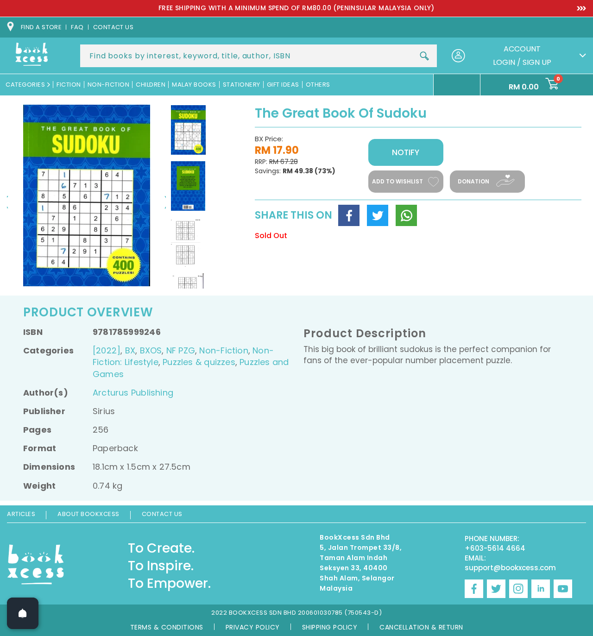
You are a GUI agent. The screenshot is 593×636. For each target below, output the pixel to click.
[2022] (106, 350)
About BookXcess (88, 514)
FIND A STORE (41, 27)
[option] (296, 8)
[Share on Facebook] (349, 215)
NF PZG (180, 350)
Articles (21, 514)
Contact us (113, 27)
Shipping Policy (330, 627)
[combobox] (258, 55)
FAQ (77, 27)
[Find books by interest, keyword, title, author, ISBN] (424, 56)
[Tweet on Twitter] (377, 215)
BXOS (151, 350)
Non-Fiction (223, 350)
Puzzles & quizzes (199, 362)
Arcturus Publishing (133, 392)
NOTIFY (405, 152)
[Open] (22, 613)
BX (130, 350)
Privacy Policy (253, 627)
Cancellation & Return (421, 627)
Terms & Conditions (166, 627)
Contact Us (162, 514)
